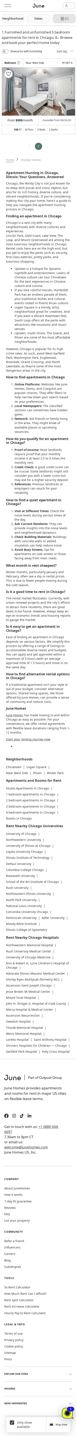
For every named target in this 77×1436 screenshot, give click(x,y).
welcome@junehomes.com (26, 1147)
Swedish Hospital (18, 1021)
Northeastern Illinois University (28, 894)
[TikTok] (22, 1116)
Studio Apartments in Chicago (27, 788)
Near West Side (17, 773)
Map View (61, 1424)
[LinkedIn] (29, 1116)
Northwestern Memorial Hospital (29, 945)
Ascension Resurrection (23, 1015)
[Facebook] (6, 1116)
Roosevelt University (20, 876)
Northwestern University (23, 840)
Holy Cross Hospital (56, 1051)
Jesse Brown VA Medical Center (28, 992)
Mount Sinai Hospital (21, 998)
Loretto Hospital (17, 1040)
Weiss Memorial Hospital (23, 1034)
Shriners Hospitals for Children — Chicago (36, 1046)
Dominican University (21, 918)
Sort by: (62, 51)
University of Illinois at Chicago (28, 846)
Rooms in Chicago (19, 818)
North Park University (21, 900)
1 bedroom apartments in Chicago (30, 794)
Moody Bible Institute (21, 924)
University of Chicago (21, 834)
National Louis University (24, 906)
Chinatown (13, 767)
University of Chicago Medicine (28, 957)
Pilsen (37, 773)
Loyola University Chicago (24, 852)
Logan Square (36, 767)
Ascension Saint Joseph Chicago (29, 985)
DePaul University (18, 864)
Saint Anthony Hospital (50, 1040)
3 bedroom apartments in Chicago (30, 806)
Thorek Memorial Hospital (24, 1028)
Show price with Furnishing (26, 51)
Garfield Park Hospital (21, 1051)
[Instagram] (14, 1116)
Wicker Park (55, 773)
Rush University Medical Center (28, 951)
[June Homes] (35, 1080)
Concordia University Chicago (27, 912)
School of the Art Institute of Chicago (32, 882)
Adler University (53, 918)
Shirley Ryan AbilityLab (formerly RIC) (32, 979)
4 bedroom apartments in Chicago (30, 812)
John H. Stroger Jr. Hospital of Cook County (36, 1003)
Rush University (17, 888)
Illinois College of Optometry (26, 930)
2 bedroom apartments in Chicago (30, 800)
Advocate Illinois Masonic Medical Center (35, 973)
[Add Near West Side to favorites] (8, 74)
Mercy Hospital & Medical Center (29, 1009)
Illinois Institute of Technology (27, 858)
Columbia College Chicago (25, 870)
